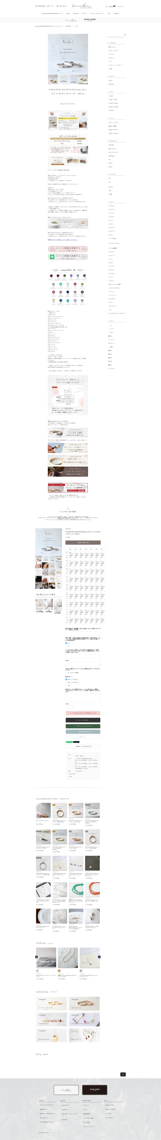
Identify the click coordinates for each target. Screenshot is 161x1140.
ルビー (110, 309)
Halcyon (110, 166)
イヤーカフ (111, 54)
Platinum (111, 187)
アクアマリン (112, 209)
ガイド (109, 13)
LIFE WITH (111, 145)
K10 (110, 182)
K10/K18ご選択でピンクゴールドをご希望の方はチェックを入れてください (82, 669)
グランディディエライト (115, 243)
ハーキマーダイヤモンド (115, 288)
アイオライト (112, 206)
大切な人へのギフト (113, 129)
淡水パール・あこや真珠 (115, 284)
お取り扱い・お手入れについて (47, 1113)
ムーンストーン (112, 295)
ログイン (52, 6)
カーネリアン (112, 231)
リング (76, 26)
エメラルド (111, 216)
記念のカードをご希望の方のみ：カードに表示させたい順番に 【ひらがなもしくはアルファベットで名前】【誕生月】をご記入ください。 (83, 690)
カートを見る (110, 6)
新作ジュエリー (112, 47)
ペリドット (111, 291)
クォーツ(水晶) (112, 238)
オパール (111, 220)
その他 (110, 68)
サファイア (111, 251)
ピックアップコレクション (97, 13)
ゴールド (112, 368)
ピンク (112, 339)
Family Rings (65, 1109)
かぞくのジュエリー (113, 152)
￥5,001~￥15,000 (113, 99)
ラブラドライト (112, 306)
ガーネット (111, 234)
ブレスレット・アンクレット (116, 65)
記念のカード (68, 676)
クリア (112, 328)
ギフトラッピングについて (46, 1105)
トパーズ (111, 277)
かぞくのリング (65, 1105)
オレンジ (112, 343)
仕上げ (67, 660)
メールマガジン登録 (88, 1118)
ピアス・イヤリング (113, 50)
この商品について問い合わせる (83, 746)
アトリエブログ (109, 1117)
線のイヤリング (112, 148)
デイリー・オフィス (113, 122)
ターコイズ (111, 266)
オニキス (111, 224)
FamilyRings (111, 156)
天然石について (43, 1109)
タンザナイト (112, 270)
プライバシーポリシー (88, 1126)
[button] (36, 957)
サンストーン (112, 255)
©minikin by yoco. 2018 (44, 1132)
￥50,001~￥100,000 (113, 106)
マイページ (120, 6)
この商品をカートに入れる (154, 1133)
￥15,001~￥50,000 (113, 103)
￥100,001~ (111, 110)
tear (109, 159)
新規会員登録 (41, 6)
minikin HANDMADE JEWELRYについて (52, 13)
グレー (112, 332)
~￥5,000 (111, 96)
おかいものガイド (44, 1117)
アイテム (84, 13)
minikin (68, 13)
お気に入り (83, 737)
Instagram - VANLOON (110, 1109)
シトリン (111, 259)
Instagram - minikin (109, 1105)
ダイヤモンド (112, 273)
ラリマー (111, 302)
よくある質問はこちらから (46, 1122)
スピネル (111, 262)
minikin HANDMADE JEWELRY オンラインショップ (48, 26)
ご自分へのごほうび (113, 133)
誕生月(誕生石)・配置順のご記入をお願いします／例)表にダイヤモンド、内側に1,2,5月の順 (82, 629)
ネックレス (111, 58)
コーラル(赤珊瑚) (113, 248)
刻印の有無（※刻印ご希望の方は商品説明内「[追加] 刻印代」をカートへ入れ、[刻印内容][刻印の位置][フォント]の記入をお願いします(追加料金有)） (83, 639)
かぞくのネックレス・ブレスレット (69, 1114)
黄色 (111, 347)
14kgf (110, 190)
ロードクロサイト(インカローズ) (117, 313)
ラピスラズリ (112, 298)
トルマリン (111, 280)
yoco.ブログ (108, 1113)
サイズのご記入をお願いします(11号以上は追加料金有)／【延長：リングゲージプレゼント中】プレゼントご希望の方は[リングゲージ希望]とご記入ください (82, 651)
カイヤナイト (112, 227)
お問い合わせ (62, 6)
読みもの (116, 13)
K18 (110, 178)
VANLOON (75, 13)
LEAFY (110, 163)
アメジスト (111, 213)
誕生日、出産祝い (113, 126)
